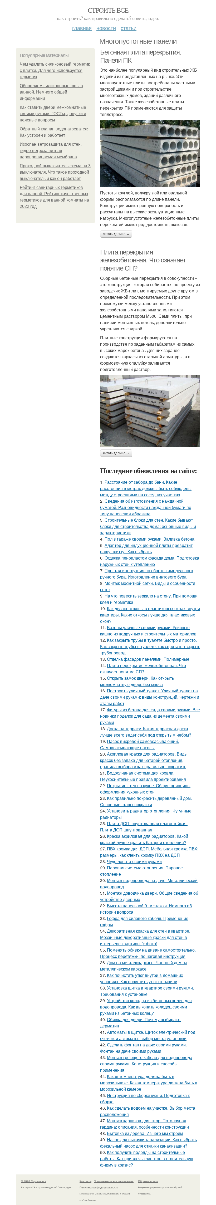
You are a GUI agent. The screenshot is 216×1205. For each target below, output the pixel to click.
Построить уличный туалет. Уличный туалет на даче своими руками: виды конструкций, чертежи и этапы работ (149, 697)
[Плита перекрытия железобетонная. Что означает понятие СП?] (150, 411)
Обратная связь (148, 1181)
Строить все (108, 10)
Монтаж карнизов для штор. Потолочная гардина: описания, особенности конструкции (144, 1124)
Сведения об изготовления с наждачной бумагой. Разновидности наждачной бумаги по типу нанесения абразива (145, 507)
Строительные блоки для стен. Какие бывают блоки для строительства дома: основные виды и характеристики (148, 526)
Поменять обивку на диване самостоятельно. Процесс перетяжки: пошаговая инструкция (148, 953)
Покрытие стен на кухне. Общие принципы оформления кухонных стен (145, 788)
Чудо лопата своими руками (134, 861)
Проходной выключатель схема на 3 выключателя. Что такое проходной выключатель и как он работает (55, 172)
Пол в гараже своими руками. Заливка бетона (149, 539)
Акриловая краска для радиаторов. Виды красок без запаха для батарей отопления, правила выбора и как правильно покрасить (144, 760)
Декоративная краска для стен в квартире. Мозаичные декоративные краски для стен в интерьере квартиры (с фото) (145, 937)
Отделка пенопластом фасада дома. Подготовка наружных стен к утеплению (149, 561)
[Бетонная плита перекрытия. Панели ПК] (150, 153)
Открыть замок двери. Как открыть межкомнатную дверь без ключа (137, 681)
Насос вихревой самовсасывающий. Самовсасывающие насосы (139, 744)
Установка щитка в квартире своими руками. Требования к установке (147, 991)
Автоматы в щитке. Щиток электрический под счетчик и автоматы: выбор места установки (147, 1035)
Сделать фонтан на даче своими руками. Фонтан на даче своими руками (143, 1048)
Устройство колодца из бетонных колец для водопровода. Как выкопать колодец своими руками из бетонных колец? (146, 1006)
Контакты (85, 1181)
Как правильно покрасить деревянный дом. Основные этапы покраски (146, 801)
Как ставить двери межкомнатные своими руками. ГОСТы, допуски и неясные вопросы (53, 113)
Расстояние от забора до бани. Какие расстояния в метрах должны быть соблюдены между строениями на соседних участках (146, 488)
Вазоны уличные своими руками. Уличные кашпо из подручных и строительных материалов (148, 630)
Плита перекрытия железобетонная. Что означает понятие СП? (143, 260)
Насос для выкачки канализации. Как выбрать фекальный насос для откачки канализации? (148, 1143)
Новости (106, 28)
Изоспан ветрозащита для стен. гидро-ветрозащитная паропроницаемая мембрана (51, 150)
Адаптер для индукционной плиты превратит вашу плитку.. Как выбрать (146, 548)
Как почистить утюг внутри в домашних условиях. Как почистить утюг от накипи (141, 978)
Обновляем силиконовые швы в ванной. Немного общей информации (51, 92)
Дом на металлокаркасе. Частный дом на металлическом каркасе (143, 965)
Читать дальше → (116, 234)
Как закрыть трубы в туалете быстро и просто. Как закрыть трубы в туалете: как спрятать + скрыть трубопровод (150, 646)
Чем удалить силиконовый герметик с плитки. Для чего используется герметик (55, 70)
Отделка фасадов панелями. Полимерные (148, 659)
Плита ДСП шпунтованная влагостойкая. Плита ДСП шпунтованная (144, 826)
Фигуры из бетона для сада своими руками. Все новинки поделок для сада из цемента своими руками (150, 716)
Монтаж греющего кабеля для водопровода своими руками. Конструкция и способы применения (146, 1063)
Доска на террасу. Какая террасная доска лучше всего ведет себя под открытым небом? (145, 732)
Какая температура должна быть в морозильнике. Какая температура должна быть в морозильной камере (148, 1082)
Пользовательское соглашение (114, 1181)
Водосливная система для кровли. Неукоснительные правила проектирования (143, 776)
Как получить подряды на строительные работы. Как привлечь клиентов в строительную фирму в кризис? (146, 1158)
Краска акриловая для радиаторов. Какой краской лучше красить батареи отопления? (144, 839)
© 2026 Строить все (33, 1181)
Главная (82, 28)
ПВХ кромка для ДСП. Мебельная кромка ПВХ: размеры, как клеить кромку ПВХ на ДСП (149, 852)
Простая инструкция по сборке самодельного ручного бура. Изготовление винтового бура (146, 573)
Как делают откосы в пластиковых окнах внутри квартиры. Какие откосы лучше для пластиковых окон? (150, 614)
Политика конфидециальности (99, 1187)
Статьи (128, 28)
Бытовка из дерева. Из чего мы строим (145, 1133)
